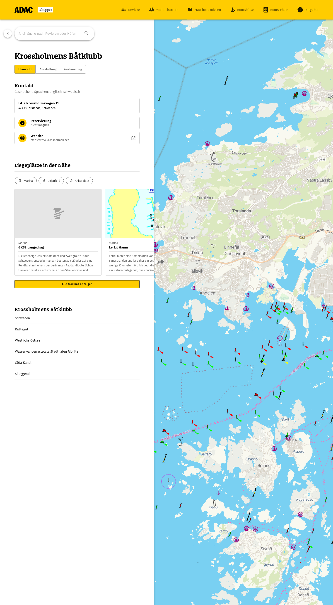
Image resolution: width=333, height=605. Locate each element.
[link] (77, 318)
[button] (87, 33)
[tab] (25, 69)
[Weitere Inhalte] (145, 232)
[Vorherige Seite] (8, 34)
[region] (166, 302)
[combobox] (54, 33)
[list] (77, 346)
